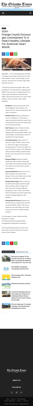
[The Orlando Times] (16, 5)
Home (3, 25)
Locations (19, 401)
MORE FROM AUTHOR (22, 252)
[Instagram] (16, 392)
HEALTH (8, 25)
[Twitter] (7, 54)
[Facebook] (3, 54)
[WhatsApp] (15, 54)
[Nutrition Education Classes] (6, 286)
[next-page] (6, 313)
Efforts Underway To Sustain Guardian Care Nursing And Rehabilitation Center (21, 306)
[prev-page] (3, 313)
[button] (3, 13)
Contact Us (26, 401)
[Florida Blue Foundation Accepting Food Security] (6, 269)
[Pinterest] (11, 54)
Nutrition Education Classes (20, 283)
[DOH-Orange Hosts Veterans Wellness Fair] (6, 277)
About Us (13, 399)
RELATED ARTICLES (8, 252)
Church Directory (21, 399)
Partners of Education (10, 401)
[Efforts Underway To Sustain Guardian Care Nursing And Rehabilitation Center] (6, 306)
